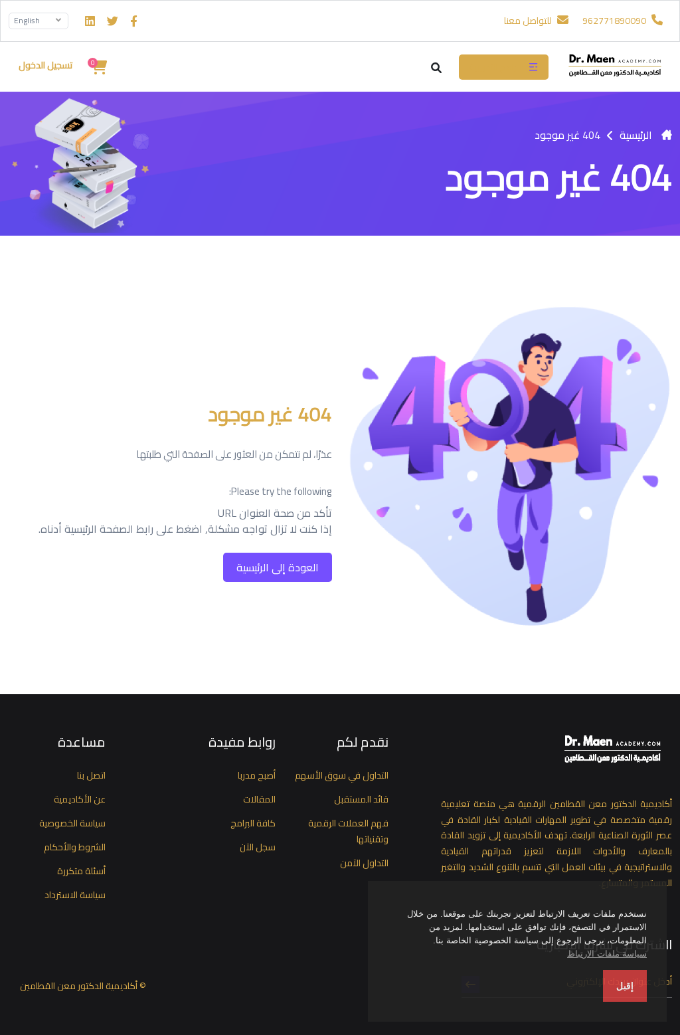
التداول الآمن (364, 863)
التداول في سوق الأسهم (341, 775)
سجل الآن (258, 847)
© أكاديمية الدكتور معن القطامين (83, 985)
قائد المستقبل (361, 799)
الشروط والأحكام (75, 847)
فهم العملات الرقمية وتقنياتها (348, 831)
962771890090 (615, 20)
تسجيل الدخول (45, 65)
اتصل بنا (91, 775)
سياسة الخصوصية (72, 823)
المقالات (259, 799)
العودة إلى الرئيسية (277, 567)
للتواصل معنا (529, 20)
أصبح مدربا (257, 775)
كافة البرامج (253, 823)
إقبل (625, 986)
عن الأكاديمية (80, 799)
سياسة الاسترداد (75, 894)
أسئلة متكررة (81, 871)
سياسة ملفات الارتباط (607, 954)
